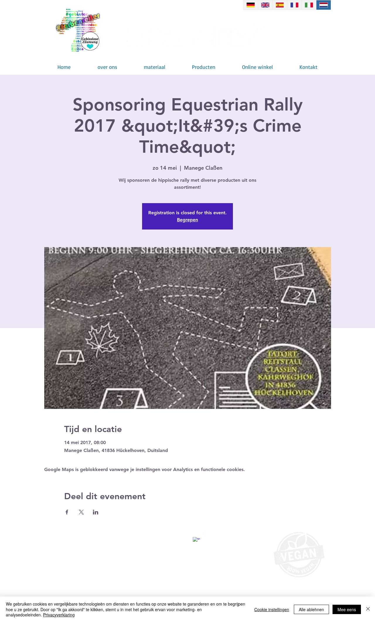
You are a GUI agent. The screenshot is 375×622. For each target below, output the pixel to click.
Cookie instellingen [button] (271, 609)
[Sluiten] (367, 609)
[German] (250, 5)
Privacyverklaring (59, 615)
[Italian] (308, 5)
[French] (294, 5)
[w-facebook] (196, 541)
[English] (265, 5)
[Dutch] (323, 5)
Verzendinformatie (92, 546)
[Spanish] (279, 5)
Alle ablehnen (311, 609)
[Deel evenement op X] (81, 512)
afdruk (160, 546)
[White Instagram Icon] (207, 536)
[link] (303, 36)
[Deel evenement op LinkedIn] (95, 512)
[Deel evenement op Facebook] (67, 512)
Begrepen (187, 219)
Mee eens (347, 609)
